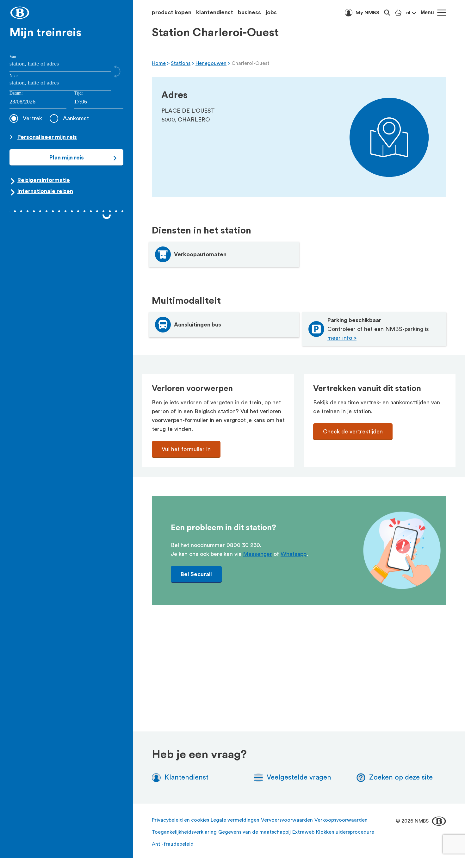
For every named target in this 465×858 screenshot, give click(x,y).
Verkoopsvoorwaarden (341, 820)
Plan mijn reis (66, 157)
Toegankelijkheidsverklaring (184, 832)
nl (408, 12)
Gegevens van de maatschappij (254, 832)
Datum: (16, 93)
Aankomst (76, 118)
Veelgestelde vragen (299, 777)
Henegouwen (210, 63)
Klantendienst (186, 777)
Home (159, 63)
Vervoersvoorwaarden (287, 820)
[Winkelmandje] (398, 12)
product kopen (171, 12)
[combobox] (98, 102)
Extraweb (303, 832)
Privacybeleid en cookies (180, 820)
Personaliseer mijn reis (47, 137)
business (249, 12)
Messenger (257, 554)
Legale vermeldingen (235, 820)
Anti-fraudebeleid (173, 844)
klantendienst (214, 12)
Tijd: (78, 93)
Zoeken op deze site (401, 777)
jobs (271, 12)
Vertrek (32, 118)
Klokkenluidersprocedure (345, 832)
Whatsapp (294, 554)
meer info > (341, 338)
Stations (180, 63)
